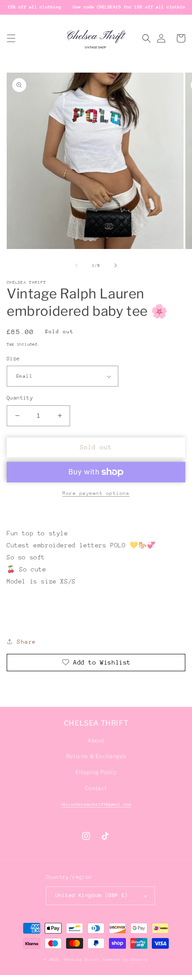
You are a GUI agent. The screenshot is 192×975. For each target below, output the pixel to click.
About (96, 740)
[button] (11, 38)
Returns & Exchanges (96, 756)
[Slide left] (76, 265)
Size (13, 358)
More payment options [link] (96, 493)
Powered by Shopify (125, 960)
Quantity (20, 398)
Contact (96, 788)
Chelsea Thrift (82, 960)
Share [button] (26, 641)
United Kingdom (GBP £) (91, 895)
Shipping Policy (96, 772)
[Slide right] (115, 265)
